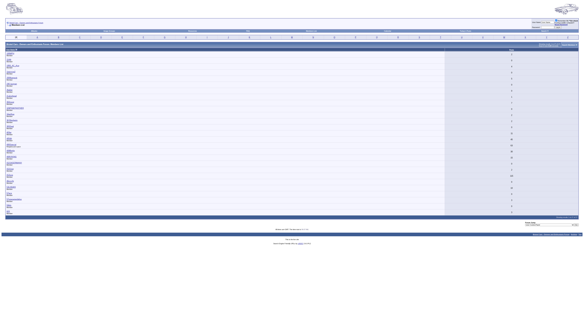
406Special (11, 145)
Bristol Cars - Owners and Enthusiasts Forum (26, 23)
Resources (192, 31)
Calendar (387, 31)
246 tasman (12, 84)
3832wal (10, 126)
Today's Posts (465, 31)
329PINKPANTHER (15, 108)
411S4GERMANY (14, 163)
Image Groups (109, 31)
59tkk (9, 205)
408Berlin (11, 151)
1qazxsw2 (11, 72)
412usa (10, 175)
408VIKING (12, 157)
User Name (536, 22)
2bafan (9, 90)
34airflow (10, 114)
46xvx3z (10, 181)
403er (9, 132)
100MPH (10, 53)
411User (10, 169)
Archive (574, 234)
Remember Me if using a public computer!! (566, 23)
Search (544, 31)
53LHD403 (11, 187)
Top (580, 234)
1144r (9, 59)
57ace (9, 193)
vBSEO (300, 243)
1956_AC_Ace (13, 66)
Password (536, 27)
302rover (10, 102)
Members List (311, 31)
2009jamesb (12, 78)
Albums (34, 31)
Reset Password (561, 25)
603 (8, 211)
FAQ (248, 31)
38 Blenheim (12, 120)
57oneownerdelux (14, 199)
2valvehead (12, 96)
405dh (9, 138)
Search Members (568, 45)
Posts (511, 50)
